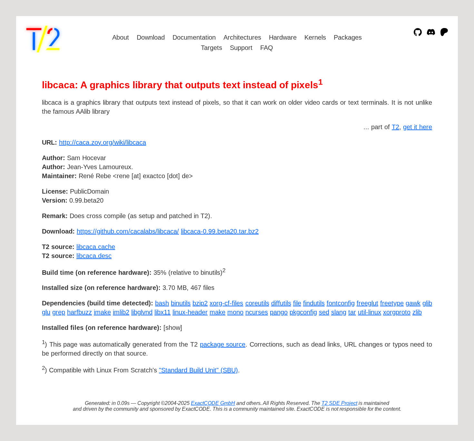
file (297, 303)
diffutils (281, 303)
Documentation (194, 37)
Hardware (283, 37)
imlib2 (121, 312)
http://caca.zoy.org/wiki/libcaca (102, 142)
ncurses (256, 312)
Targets (211, 47)
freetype (392, 303)
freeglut (367, 303)
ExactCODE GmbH (213, 403)
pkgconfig (303, 312)
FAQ (266, 47)
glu (46, 312)
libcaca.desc (94, 255)
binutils (181, 303)
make (217, 312)
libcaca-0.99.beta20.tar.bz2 (220, 231)
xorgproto (396, 312)
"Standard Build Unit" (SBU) (198, 370)
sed (324, 312)
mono (235, 312)
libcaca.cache (95, 246)
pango (279, 312)
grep (58, 312)
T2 (395, 126)
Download (151, 37)
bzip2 (200, 303)
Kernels (315, 37)
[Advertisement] (412, 179)
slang (338, 312)
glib (427, 303)
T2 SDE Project (339, 403)
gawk (413, 303)
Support (241, 47)
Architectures (242, 37)
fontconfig (341, 303)
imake (102, 312)
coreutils (257, 303)
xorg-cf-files (226, 303)
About (120, 37)
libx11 (162, 312)
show (172, 327)
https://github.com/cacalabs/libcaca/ (128, 231)
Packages (348, 37)
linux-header (190, 312)
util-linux (369, 312)
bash (162, 303)
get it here (417, 126)
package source (223, 344)
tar (352, 312)
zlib (417, 312)
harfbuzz (79, 312)
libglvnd (142, 312)
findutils (314, 303)
